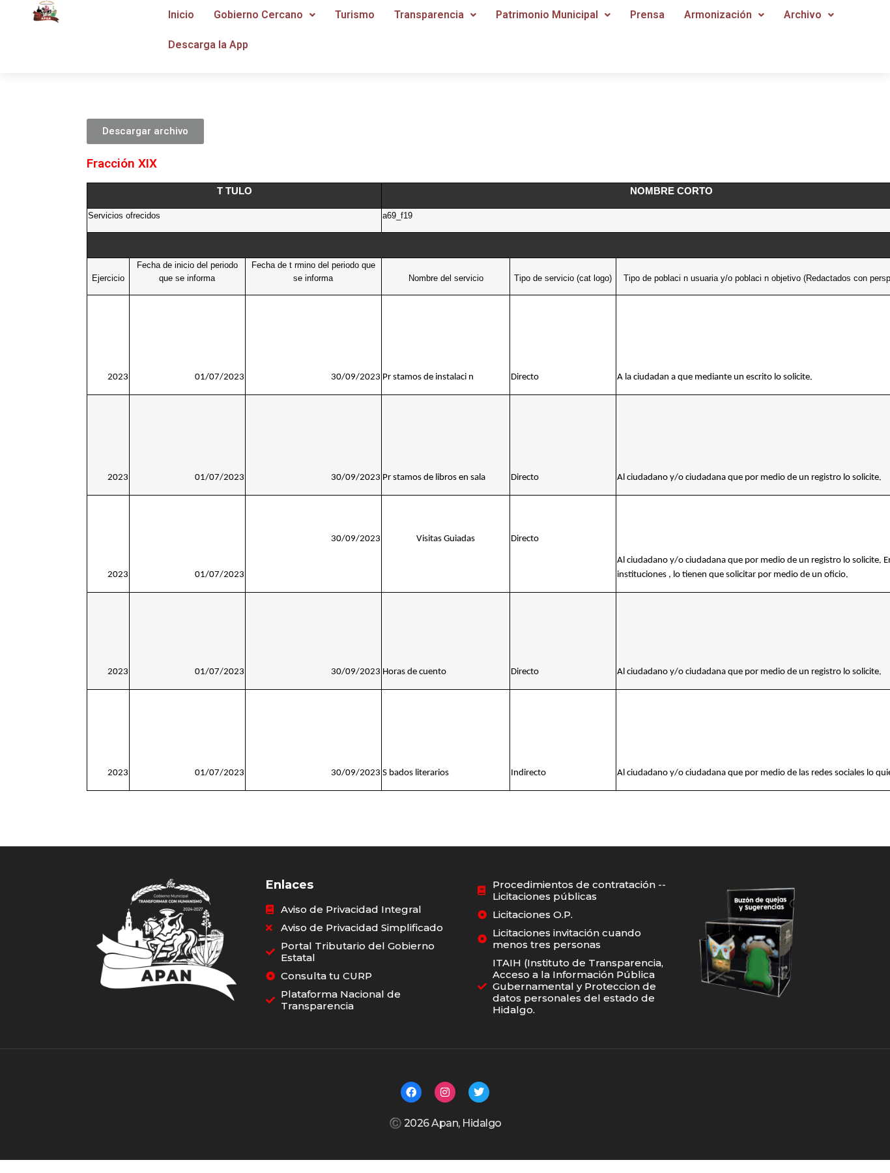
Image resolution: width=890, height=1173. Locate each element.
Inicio (181, 14)
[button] (264, 15)
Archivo (803, 14)
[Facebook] (411, 1092)
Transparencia (429, 14)
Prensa (647, 14)
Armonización (718, 14)
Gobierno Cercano (258, 14)
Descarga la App (208, 44)
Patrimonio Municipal (547, 14)
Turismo (355, 14)
